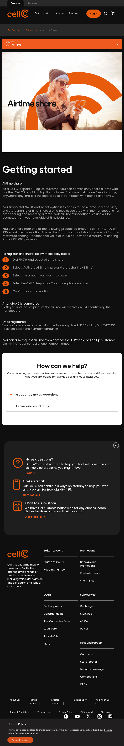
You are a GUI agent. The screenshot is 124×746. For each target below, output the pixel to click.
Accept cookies (20, 739)
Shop (58, 13)
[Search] (105, 14)
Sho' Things (87, 580)
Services (73, 13)
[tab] (62, 394)
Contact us (30, 495)
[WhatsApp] (67, 717)
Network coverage (92, 669)
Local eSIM (50, 628)
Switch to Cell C (54, 550)
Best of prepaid (53, 606)
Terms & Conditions (19, 712)
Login (93, 13)
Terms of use (44, 712)
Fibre (47, 643)
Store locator (33, 517)
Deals (47, 595)
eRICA (84, 621)
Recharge (86, 606)
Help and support (91, 643)
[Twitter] (89, 717)
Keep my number (55, 569)
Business (32, 3)
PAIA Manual (86, 712)
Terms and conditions (32, 406)
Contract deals (53, 614)
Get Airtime (31, 30)
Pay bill (84, 628)
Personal (15, 3)
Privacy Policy (65, 712)
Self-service (88, 595)
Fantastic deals (90, 573)
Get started (41, 13)
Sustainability (80, 699)
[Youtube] (78, 717)
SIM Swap (86, 614)
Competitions (89, 677)
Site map (105, 712)
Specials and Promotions (88, 563)
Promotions (87, 550)
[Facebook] (111, 717)
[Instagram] (100, 717)
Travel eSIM (51, 636)
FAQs (29, 473)
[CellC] (17, 13)
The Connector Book (57, 621)
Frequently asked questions (37, 394)
